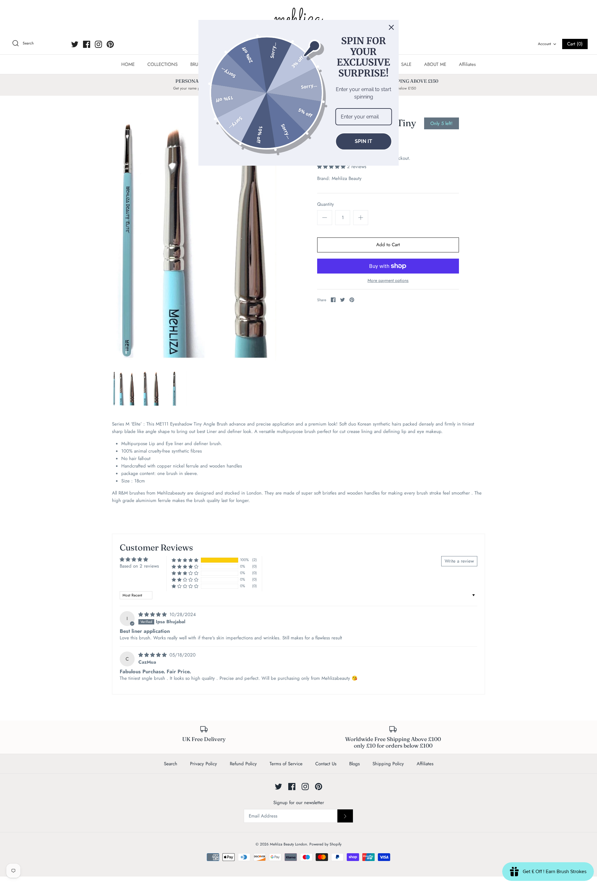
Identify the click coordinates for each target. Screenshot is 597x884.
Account (544, 44)
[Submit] (345, 815)
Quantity (325, 204)
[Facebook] (86, 44)
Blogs (354, 763)
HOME (128, 64)
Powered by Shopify (325, 844)
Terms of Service (286, 763)
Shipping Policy (388, 763)
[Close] (391, 27)
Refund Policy (243, 763)
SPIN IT (363, 141)
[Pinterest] (110, 44)
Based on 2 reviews (139, 566)
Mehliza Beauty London (288, 844)
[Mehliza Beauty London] (298, 18)
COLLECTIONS (162, 64)
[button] (332, 166)
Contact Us (325, 763)
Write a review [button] (459, 561)
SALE (406, 64)
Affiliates (467, 64)
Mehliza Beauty (347, 178)
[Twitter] (74, 44)
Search (170, 763)
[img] (153, 614)
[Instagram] (98, 44)
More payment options (388, 280)
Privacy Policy (203, 763)
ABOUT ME (435, 64)
